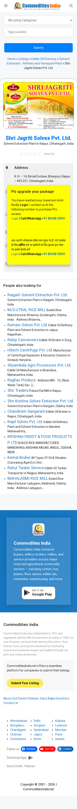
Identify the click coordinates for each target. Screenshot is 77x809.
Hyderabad (41, 730)
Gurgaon (39, 725)
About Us (9, 698)
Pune (58, 734)
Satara (59, 739)
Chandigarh (18, 730)
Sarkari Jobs (37, 698)
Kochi (37, 739)
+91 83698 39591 (53, 218)
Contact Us (10, 703)
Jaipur (38, 734)
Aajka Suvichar (58, 698)
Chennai (15, 734)
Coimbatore (18, 739)
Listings (23, 59)
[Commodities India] (38, 6)
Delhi (37, 721)
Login (15, 218)
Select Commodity (38, 20)
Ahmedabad (18, 721)
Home (11, 59)
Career (22, 698)
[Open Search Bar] (71, 6)
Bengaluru (17, 725)
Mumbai (60, 730)
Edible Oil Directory (43, 59)
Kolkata (60, 721)
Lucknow (61, 725)
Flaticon (30, 766)
